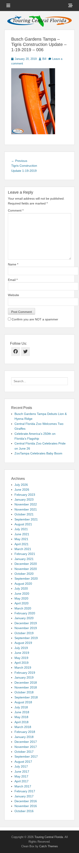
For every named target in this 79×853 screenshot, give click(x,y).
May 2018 (21, 717)
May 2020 (21, 598)
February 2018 (24, 732)
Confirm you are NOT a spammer (34, 319)
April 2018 (21, 722)
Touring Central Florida (48, 837)
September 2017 (26, 756)
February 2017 (24, 791)
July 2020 (21, 588)
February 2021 (24, 554)
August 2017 (23, 761)
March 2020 (22, 608)
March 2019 (22, 667)
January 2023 (24, 499)
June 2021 (21, 534)
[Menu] (8, 5)
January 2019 (24, 677)
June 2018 (21, 712)
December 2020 (25, 564)
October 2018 (24, 692)
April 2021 (21, 544)
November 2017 (25, 747)
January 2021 (24, 559)
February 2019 (24, 672)
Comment (15, 210)
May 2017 (21, 776)
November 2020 (25, 569)
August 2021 (23, 524)
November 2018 (25, 687)
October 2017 (24, 751)
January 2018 (24, 737)
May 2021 (21, 539)
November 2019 (25, 628)
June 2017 (21, 771)
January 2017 (24, 796)
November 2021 (25, 509)
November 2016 (25, 806)
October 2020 (24, 573)
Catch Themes (48, 846)
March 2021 (22, 549)
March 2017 (22, 786)
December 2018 (25, 682)
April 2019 (21, 662)
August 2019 (23, 643)
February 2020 (24, 613)
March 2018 (22, 727)
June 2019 (21, 652)
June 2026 (21, 489)
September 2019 (26, 638)
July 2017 (21, 766)
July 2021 (21, 529)
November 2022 (25, 504)
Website (13, 295)
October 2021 (24, 514)
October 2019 (24, 633)
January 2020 (24, 618)
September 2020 (26, 578)
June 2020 (21, 593)
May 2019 (21, 658)
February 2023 (24, 494)
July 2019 (21, 648)
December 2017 (25, 741)
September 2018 (26, 697)
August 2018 (23, 702)
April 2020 (21, 603)
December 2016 (25, 801)
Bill (44, 59)
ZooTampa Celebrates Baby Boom (38, 453)
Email (13, 280)
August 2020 (23, 583)
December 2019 (25, 623)
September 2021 (26, 519)
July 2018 (21, 707)
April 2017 (21, 781)
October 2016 (24, 811)
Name (13, 264)
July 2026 (21, 484)
